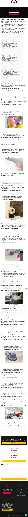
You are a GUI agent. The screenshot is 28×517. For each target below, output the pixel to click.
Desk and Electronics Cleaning (6, 45)
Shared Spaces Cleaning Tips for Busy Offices (9, 58)
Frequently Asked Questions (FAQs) (7, 76)
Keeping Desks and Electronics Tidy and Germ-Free (10, 46)
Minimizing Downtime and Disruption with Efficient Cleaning (11, 68)
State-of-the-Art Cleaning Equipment (7, 73)
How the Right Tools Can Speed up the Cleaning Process (11, 44)
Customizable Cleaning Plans (6, 70)
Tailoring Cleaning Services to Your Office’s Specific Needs (11, 71)
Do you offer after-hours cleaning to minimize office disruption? (12, 80)
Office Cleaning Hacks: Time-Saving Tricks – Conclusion (10, 81)
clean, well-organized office (6, 28)
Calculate (14, 14)
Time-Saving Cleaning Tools (6, 42)
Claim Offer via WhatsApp (14, 442)
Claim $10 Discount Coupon (7, 509)
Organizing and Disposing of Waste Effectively (9, 54)
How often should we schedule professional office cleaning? (11, 77)
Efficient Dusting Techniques (6, 48)
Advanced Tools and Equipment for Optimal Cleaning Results (11, 74)
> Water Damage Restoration (21, 495)
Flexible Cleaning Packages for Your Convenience (10, 72)
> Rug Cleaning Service (21, 492)
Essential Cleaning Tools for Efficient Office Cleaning (10, 43)
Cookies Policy (18, 515)
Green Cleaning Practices (6, 62)
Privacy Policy (9, 515)
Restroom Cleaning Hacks (5, 59)
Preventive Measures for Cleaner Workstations (10, 47)
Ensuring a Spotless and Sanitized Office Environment (11, 75)
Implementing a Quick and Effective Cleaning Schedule (10, 40)
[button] (26, 515)
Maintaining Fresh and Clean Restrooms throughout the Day (11, 60)
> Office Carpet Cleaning (20, 489)
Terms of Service (14, 515)
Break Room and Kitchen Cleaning (7, 56)
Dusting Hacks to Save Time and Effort (8, 49)
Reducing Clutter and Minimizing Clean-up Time (9, 55)
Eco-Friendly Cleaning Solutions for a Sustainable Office (11, 63)
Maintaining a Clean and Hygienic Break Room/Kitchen (10, 57)
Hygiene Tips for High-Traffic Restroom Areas (9, 61)
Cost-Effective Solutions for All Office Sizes (9, 69)
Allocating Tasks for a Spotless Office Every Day (10, 41)
